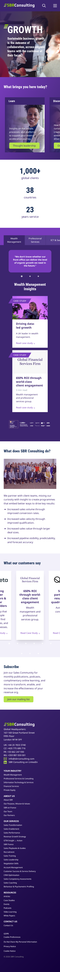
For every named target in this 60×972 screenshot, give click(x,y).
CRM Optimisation (11, 875)
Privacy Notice (10, 946)
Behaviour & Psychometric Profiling (19, 886)
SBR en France (10, 807)
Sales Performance (12, 832)
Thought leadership (24, 145)
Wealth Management (14, 240)
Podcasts (7, 908)
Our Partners (9, 815)
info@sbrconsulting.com (21, 758)
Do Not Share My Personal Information (20, 942)
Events (6, 904)
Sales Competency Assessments (17, 879)
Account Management (13, 867)
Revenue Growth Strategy (15, 836)
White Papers (9, 915)
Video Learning (10, 912)
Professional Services (35, 240)
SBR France (9, 844)
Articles (7, 896)
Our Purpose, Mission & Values (17, 803)
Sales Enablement (11, 829)
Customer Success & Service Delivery (20, 871)
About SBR (8, 800)
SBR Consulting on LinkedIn (23, 762)
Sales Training (10, 856)
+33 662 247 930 (15, 751)
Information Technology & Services (19, 782)
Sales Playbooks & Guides (15, 848)
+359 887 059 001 (17, 755)
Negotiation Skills (11, 863)
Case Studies (9, 900)
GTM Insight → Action (13, 840)
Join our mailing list (18, 699)
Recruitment (9, 852)
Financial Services (11, 786)
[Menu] (55, 5)
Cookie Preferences (12, 937)
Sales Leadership (11, 859)
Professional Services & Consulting (18, 778)
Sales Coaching (10, 882)
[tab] (21, 276)
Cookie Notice (10, 951)
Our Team (8, 811)
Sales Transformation (13, 825)
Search (45, 5)
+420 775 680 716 (16, 748)
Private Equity (9, 790)
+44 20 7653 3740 (17, 744)
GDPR (6, 933)
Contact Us (8, 925)
